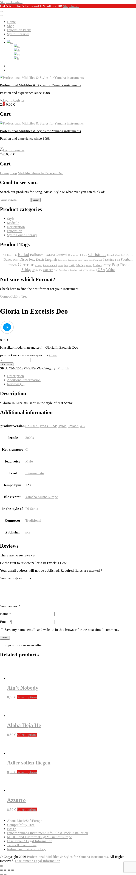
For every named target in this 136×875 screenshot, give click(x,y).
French (11, 265)
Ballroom (37, 255)
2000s (29, 438)
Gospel (38, 265)
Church (110, 255)
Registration (16, 227)
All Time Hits (10, 255)
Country (129, 255)
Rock (125, 264)
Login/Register (13, 100)
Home (11, 22)
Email (5, 622)
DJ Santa (31, 509)
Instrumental (50, 265)
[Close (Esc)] (12, 870)
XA (82, 426)
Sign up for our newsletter (23, 645)
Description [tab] (15, 376)
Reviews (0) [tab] (15, 384)
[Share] (8, 870)
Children (83, 255)
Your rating (8, 578)
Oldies (97, 265)
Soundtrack (64, 270)
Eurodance (72, 260)
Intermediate (34, 473)
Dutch (40, 259)
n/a (27, 532)
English (51, 259)
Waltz (110, 270)
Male (29, 461)
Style (11, 219)
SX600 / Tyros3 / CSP (40, 426)
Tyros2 (73, 426)
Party (107, 265)
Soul (56, 270)
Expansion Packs (19, 30)
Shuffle (38, 270)
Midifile (63, 368)
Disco (16, 259)
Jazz (66, 265)
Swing (81, 270)
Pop (115, 264)
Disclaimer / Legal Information (29, 841)
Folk (117, 260)
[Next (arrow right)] (5, 874)
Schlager (28, 270)
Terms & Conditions (21, 845)
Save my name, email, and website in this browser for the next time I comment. (61, 629)
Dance (8, 259)
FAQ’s (11, 829)
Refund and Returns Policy (26, 849)
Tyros (62, 426)
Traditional (33, 520)
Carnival (61, 255)
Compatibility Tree (13, 296)
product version (12, 355)
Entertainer (62, 260)
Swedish (73, 270)
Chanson (73, 255)
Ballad (23, 254)
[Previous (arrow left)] (1, 874)
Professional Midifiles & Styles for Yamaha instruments (40, 85)
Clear (53, 355)
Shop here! (71, 6)
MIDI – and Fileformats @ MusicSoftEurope (39, 837)
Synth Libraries (18, 34)
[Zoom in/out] (1, 870)
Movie (89, 265)
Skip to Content (11, 2)
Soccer (48, 270)
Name (5, 614)
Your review (10, 606)
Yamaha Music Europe (41, 497)
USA (101, 270)
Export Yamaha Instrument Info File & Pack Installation (47, 833)
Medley (80, 265)
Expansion (14, 231)
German (26, 264)
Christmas (97, 254)
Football (127, 259)
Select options (27, 697)
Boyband (49, 255)
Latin (72, 265)
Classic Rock (120, 255)
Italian (60, 265)
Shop (10, 26)
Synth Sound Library (22, 235)
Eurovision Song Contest (90, 260)
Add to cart (6, 364)
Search (36, 199)
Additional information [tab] (24, 380)
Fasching (108, 259)
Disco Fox (27, 259)
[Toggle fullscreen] (5, 870)
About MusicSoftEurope (24, 821)
